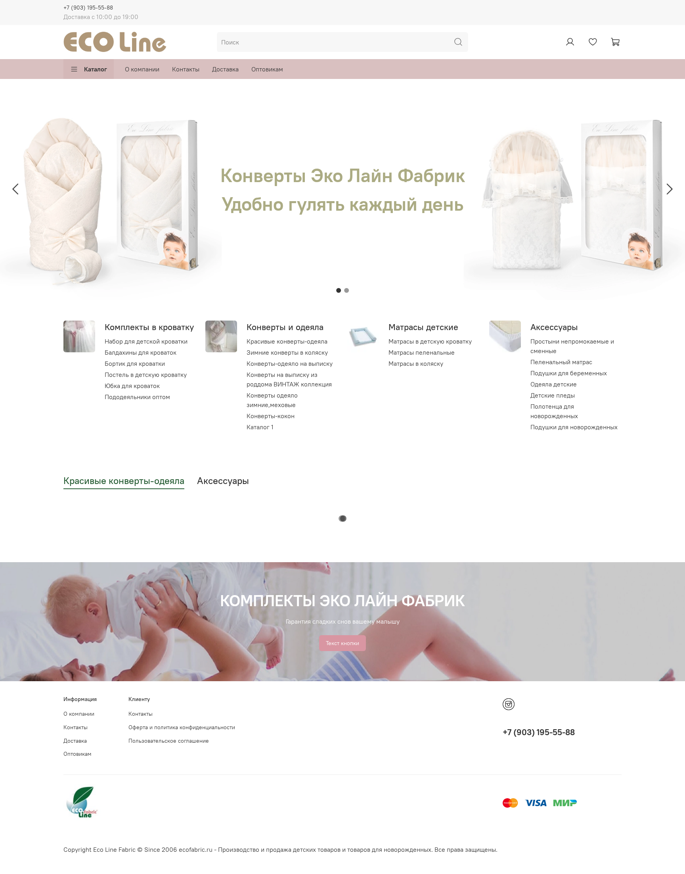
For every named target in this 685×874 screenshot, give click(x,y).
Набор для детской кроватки (146, 341)
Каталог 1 (260, 427)
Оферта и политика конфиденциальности (181, 727)
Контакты (185, 69)
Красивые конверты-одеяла (287, 341)
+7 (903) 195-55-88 (88, 7)
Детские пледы (552, 395)
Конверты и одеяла (285, 326)
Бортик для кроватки (135, 363)
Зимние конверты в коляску (287, 352)
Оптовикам (267, 69)
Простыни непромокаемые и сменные (572, 346)
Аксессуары (554, 326)
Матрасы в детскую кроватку (430, 341)
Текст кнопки (342, 643)
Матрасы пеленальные (421, 352)
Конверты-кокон (271, 416)
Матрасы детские (423, 326)
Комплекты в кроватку (149, 326)
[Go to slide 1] (338, 290)
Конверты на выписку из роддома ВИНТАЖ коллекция (289, 379)
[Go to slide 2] (346, 290)
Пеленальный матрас (561, 362)
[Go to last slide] (15, 189)
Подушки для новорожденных (574, 427)
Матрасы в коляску (415, 363)
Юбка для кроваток (132, 386)
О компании (142, 69)
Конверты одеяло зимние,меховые (272, 400)
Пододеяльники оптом (137, 397)
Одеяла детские (553, 384)
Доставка (225, 69)
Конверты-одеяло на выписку (290, 363)
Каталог (95, 69)
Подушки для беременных (568, 373)
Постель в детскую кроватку (146, 374)
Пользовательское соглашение (168, 740)
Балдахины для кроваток (140, 352)
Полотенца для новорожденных (554, 411)
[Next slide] (669, 189)
